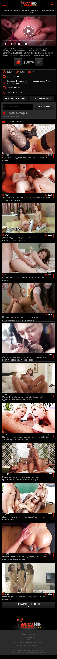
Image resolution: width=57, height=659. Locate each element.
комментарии (41, 98)
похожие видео (15, 98)
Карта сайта (28, 637)
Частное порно (21, 83)
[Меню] (4, 4)
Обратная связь (28, 634)
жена (23, 92)
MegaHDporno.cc (36, 5)
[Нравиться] (18, 62)
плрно (28, 92)
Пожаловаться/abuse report (28, 645)
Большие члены (23, 81)
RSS (28, 640)
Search (52, 3)
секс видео (15, 92)
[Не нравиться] (39, 62)
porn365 (17, 88)
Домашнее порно (37, 81)
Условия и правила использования (28, 643)
